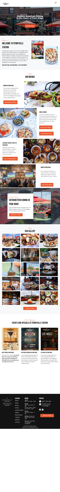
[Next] (57, 206)
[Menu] (56, 3)
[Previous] (3, 206)
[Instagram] (43, 410)
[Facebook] (40, 410)
